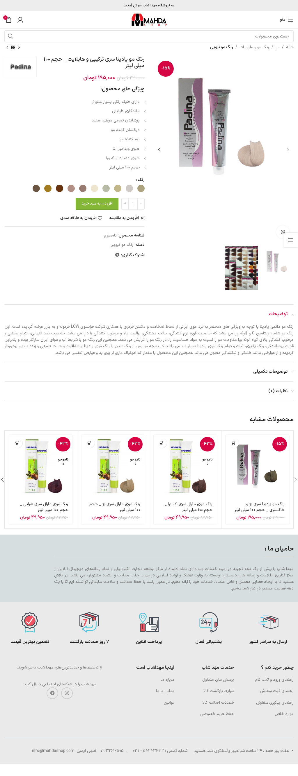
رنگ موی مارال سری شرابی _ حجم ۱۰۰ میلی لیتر (44, 507)
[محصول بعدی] (7, 47)
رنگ (141, 180)
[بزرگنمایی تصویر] (282, 232)
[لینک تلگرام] (117, 255)
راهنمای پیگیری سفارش (275, 703)
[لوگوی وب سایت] (149, 20)
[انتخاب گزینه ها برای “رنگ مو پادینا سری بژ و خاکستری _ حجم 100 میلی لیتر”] (234, 443)
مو (278, 47)
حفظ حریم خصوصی (217, 714)
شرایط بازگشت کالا (218, 691)
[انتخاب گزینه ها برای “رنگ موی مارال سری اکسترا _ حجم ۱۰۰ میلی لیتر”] (162, 443)
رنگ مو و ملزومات (254, 47)
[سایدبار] (290, 240)
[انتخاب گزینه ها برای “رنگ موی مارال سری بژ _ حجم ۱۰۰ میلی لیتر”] (89, 443)
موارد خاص (284, 714)
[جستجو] (10, 36)
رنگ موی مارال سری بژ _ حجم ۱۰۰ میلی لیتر (114, 507)
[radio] (141, 188)
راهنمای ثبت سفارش (277, 691)
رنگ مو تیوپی (221, 47)
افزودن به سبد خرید (97, 204)
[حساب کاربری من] (20, 20)
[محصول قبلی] (19, 47)
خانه (290, 47)
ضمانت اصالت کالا (218, 703)
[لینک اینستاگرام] (67, 693)
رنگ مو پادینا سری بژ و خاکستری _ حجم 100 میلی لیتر (260, 507)
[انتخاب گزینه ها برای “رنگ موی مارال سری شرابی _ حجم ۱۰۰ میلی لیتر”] (17, 443)
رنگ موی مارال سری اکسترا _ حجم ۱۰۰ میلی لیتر (188, 507)
